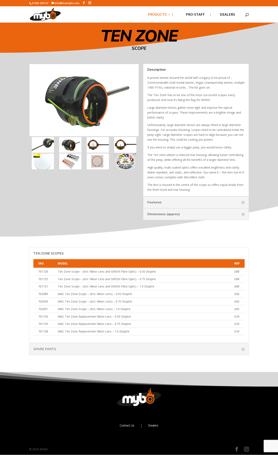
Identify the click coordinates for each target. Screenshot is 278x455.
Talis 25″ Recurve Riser (152, 109)
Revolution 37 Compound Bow (154, 60)
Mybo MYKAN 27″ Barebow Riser (156, 169)
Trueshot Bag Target (151, 375)
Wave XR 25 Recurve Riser (154, 133)
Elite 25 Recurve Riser (151, 117)
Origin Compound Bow (152, 92)
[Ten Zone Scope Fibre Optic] (125, 151)
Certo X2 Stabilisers (149, 310)
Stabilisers (142, 302)
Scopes (139, 223)
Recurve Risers (145, 101)
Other (138, 335)
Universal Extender (149, 318)
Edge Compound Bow (151, 84)
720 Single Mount (147, 248)
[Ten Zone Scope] (70, 151)
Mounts (140, 239)
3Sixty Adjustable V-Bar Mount (152, 275)
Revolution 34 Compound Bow (154, 46)
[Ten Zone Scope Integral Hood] (43, 151)
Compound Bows (147, 35)
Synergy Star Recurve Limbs (156, 149)
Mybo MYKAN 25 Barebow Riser (155, 183)
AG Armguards (145, 367)
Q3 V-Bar (140, 286)
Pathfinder (142, 204)
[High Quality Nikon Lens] (43, 168)
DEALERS (227, 15)
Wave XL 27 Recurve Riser (154, 125)
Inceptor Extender (148, 327)
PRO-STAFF (195, 15)
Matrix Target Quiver (151, 359)
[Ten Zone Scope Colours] (125, 168)
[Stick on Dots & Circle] (70, 168)
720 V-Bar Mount (147, 256)
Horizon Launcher (148, 343)
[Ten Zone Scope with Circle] (98, 151)
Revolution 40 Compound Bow (154, 73)
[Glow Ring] (98, 168)
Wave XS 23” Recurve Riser (155, 141)
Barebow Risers (146, 158)
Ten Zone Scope (146, 231)
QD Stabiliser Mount (150, 294)
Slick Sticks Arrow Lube (152, 351)
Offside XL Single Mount (153, 264)
